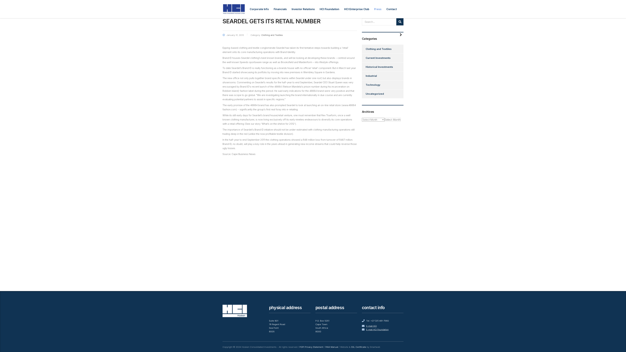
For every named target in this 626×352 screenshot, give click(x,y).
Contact (391, 9)
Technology (373, 84)
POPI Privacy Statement (311, 347)
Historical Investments (379, 66)
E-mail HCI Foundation (377, 329)
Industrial (371, 75)
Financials (280, 9)
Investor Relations (303, 9)
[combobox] (392, 119)
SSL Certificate (358, 347)
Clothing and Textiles (379, 49)
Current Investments (378, 57)
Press (377, 9)
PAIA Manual (331, 347)
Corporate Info (259, 9)
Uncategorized (375, 93)
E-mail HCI (371, 326)
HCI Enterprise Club (356, 9)
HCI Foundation (329, 9)
